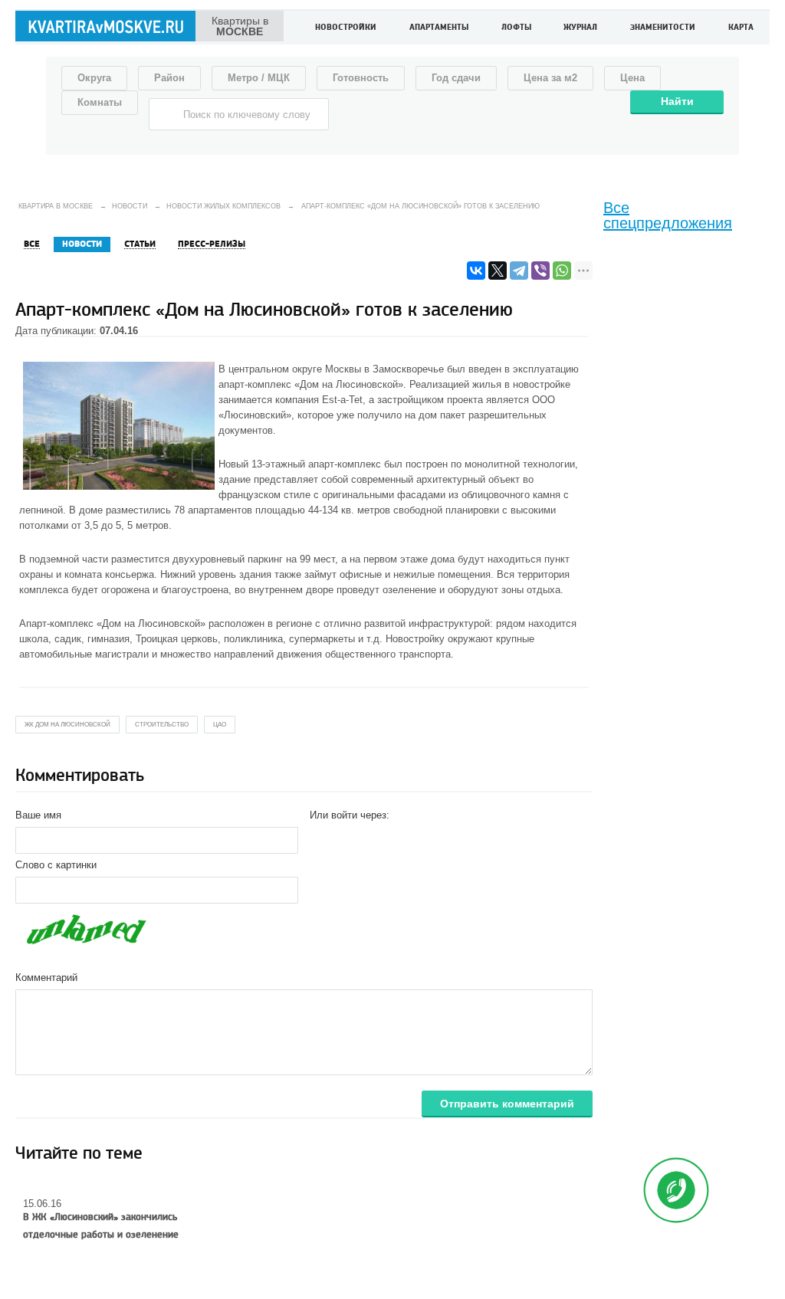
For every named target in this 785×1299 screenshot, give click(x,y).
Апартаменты (438, 28)
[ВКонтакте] (476, 270)
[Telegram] (519, 270)
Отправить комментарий (507, 1103)
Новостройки (345, 28)
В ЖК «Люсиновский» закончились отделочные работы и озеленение (101, 1226)
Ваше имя (38, 815)
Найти (677, 101)
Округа (94, 78)
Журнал (580, 28)
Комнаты (99, 102)
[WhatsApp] (562, 270)
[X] (497, 270)
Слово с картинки (56, 865)
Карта (741, 28)
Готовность (361, 78)
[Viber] (540, 270)
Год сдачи (456, 78)
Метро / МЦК (259, 78)
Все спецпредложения (667, 215)
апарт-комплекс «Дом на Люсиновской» (310, 384)
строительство (162, 724)
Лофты (516, 28)
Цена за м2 (550, 78)
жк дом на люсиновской (67, 724)
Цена (632, 78)
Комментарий (46, 977)
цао (219, 724)
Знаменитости (662, 28)
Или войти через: (349, 815)
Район (169, 78)
